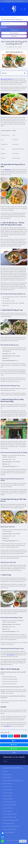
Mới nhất (15, 36)
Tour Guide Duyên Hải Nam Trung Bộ (11, 826)
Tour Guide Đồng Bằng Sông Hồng (10, 820)
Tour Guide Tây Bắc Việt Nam (9, 817)
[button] (2, 9)
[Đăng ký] (23, 761)
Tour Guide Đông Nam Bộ (8, 832)
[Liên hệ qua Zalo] (2, 833)
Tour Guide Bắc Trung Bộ (8, 823)
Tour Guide (5, 771)
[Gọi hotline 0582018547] (2, 841)
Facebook (4, 735)
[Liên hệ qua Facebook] (2, 837)
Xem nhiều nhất (14, 33)
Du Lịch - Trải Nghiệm (11, 17)
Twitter (10, 735)
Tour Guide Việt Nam (7, 774)
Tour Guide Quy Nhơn (8, 792)
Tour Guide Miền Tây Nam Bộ (9, 829)
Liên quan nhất (15, 30)
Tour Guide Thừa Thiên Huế (9, 801)
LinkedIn (24, 735)
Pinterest (17, 735)
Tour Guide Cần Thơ (7, 786)
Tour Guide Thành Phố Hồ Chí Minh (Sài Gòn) (13, 780)
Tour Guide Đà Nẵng (7, 783)
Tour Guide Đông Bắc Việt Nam (10, 814)
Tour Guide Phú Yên (7, 795)
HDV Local (3, 17)
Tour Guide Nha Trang (8, 798)
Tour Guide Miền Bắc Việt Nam (10, 804)
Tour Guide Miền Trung (8, 808)
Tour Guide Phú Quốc (7, 789)
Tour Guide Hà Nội (7, 777)
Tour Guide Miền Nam (8, 811)
